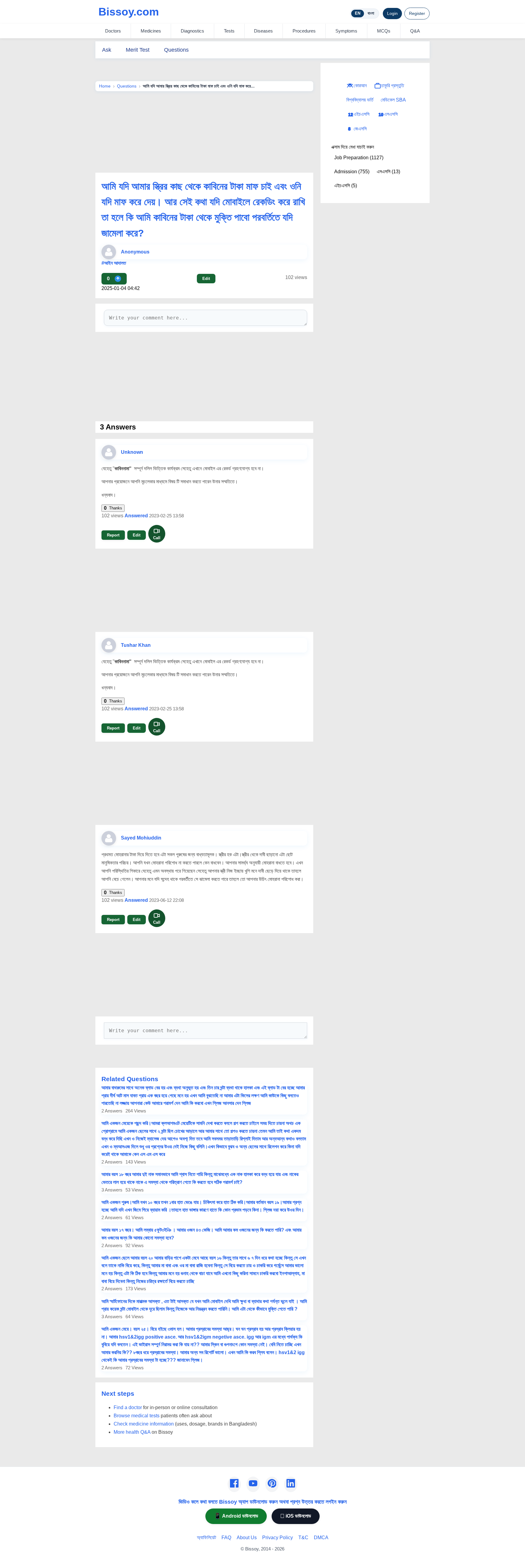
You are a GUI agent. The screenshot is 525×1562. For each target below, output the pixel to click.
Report (113, 535)
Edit (206, 278)
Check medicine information (144, 1423)
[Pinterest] (272, 1484)
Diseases (263, 30)
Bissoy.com (128, 11)
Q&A (415, 30)
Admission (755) (351, 171)
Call (156, 538)
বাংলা (371, 13)
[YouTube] (253, 1484)
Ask (106, 50)
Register (417, 13)
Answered (136, 515)
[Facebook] (234, 1484)
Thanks (113, 508)
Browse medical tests (137, 1415)
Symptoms (346, 30)
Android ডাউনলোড (236, 1516)
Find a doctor (128, 1407)
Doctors (113, 30)
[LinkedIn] (290, 1484)
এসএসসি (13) (388, 171)
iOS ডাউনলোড (295, 1516)
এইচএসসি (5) (345, 185)
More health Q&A (132, 1432)
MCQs (383, 30)
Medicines (151, 30)
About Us (247, 1537)
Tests (229, 30)
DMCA (321, 1537)
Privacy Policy (277, 1537)
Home (105, 86)
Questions (176, 50)
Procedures (304, 30)
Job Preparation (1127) (358, 157)
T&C (303, 1537)
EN (357, 13)
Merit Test (137, 50)
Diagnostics (192, 30)
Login (392, 13)
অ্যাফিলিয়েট (206, 1537)
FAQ (226, 1537)
